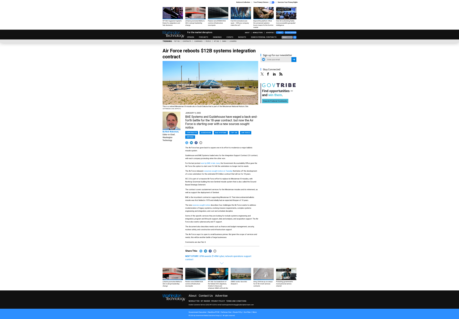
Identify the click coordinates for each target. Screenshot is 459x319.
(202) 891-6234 (211, 305)
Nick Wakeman (171, 132)
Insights (242, 37)
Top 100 (177, 41)
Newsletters (258, 32)
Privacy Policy (218, 301)
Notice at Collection (243, 2)
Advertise (270, 32)
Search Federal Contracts (264, 37)
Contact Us (206, 295)
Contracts (187, 41)
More (255, 312)
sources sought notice (201, 205)
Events (230, 37)
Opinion (190, 37)
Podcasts (203, 37)
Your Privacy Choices (261, 2)
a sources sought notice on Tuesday (218, 171)
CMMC (224, 41)
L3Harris (233, 41)
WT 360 (216, 41)
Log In (280, 32)
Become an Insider (291, 32)
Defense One (226, 312)
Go (295, 37)
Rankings (217, 37)
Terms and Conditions (236, 301)
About (247, 32)
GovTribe (247, 312)
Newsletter (194, 301)
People (208, 41)
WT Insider (205, 301)
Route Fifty (237, 312)
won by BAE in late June (210, 163)
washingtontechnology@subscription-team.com (238, 305)
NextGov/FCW (213, 312)
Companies (198, 41)
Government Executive (197, 312)
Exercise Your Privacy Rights (288, 2)
